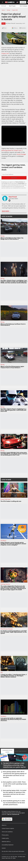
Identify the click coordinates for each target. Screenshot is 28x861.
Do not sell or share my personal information (13, 851)
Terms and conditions (7, 831)
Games (3, 10)
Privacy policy (5, 835)
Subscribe (23, 2)
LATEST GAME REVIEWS (20, 751)
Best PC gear (12, 6)
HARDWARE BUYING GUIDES (7, 751)
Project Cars (5, 53)
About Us (4, 825)
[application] (14, 134)
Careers (4, 848)
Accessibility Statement (7, 845)
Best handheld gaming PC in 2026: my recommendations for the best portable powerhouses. (14, 802)
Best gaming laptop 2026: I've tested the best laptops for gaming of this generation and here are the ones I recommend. (14, 793)
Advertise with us (6, 841)
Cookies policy (5, 838)
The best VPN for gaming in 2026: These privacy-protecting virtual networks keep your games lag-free (14, 765)
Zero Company (23, 6)
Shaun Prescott (11, 23)
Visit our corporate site (13, 814)
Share (5, 28)
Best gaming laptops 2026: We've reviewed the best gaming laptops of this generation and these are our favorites (14, 774)
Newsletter (23, 28)
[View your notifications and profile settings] (13, 2)
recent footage (21, 154)
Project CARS (15, 10)
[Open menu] (2, 2)
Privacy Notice (21, 183)
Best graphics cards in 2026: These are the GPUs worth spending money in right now (15, 784)
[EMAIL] (10, 201)
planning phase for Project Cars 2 (11, 150)
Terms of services (19, 182)
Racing (8, 10)
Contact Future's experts (8, 828)
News (3, 23)
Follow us (16, 28)
